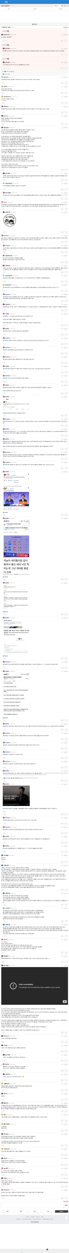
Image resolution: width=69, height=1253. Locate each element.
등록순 (9, 27)
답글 (3, 40)
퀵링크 (38, 1216)
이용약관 (18, 1219)
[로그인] (64, 2)
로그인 (27, 1216)
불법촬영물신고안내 (48, 1219)
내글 (9, 9)
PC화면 (33, 1216)
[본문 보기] (34, 24)
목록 (7, 1211)
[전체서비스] (67, 2)
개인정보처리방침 (26, 1219)
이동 (7, 40)
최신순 (13, 27)
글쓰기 (67, 6)
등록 (66, 1205)
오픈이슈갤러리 (5, 5)
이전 (34, 1211)
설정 (42, 1216)
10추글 (60, 9)
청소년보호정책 (37, 1219)
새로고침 (66, 27)
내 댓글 (34, 9)
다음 (48, 1211)
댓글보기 (62, 1211)
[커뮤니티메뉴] (2, 2)
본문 (21, 1211)
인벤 (6, 2)
